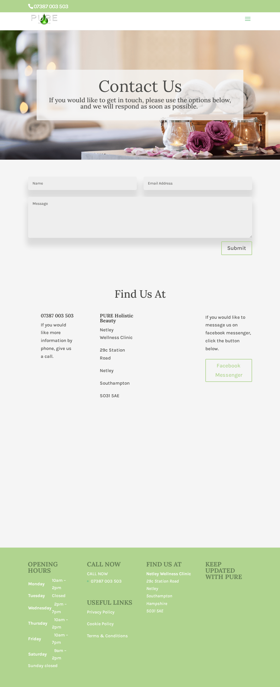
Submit (236, 248)
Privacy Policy (101, 612)
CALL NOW (97, 573)
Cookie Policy (100, 623)
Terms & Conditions (107, 635)
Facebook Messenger (228, 370)
